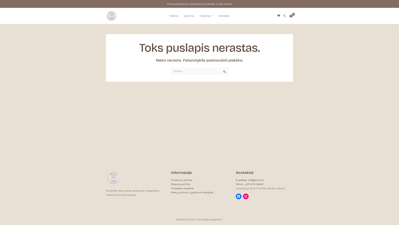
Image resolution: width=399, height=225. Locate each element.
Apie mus (189, 15)
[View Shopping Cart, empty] (291, 16)
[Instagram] (246, 196)
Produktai (205, 15)
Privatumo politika (181, 180)
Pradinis (174, 15)
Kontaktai (224, 15)
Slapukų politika (180, 184)
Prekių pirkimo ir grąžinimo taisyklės (192, 192)
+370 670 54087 (254, 184)
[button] (212, 16)
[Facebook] (238, 196)
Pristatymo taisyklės (182, 188)
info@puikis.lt (256, 180)
